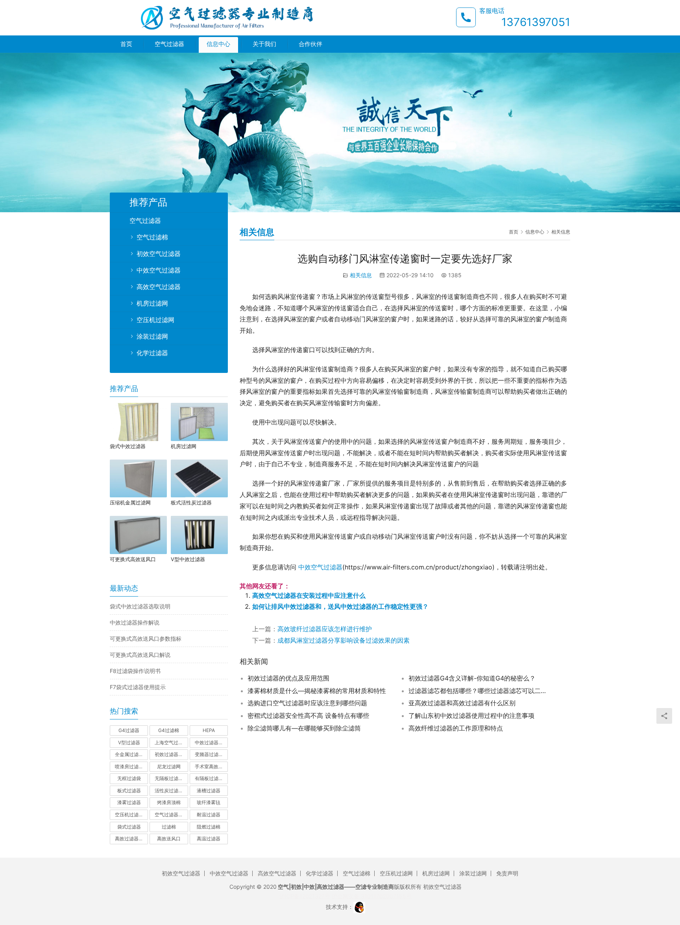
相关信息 (361, 275)
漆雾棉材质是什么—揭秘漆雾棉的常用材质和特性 (317, 691)
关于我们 (264, 44)
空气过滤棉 (152, 237)
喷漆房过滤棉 (129, 766)
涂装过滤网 (152, 336)
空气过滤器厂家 (171, 814)
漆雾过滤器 (129, 802)
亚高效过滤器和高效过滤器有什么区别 (462, 703)
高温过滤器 (208, 839)
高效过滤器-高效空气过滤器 (131, 839)
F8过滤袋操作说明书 (135, 670)
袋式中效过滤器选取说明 (140, 606)
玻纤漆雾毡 (208, 802)
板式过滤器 (129, 790)
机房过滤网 (152, 303)
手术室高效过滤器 (211, 766)
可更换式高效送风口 (133, 559)
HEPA (209, 730)
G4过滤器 (128, 730)
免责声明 (507, 873)
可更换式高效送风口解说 (140, 654)
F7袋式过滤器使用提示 (138, 687)
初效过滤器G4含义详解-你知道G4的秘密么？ (472, 678)
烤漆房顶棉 (169, 802)
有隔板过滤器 (209, 778)
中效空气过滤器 (320, 567)
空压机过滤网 (155, 320)
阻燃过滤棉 (208, 827)
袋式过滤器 (129, 827)
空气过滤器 (169, 44)
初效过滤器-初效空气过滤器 (171, 754)
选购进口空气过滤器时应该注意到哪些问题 (307, 703)
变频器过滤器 (209, 754)
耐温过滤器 (208, 814)
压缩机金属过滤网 (130, 502)
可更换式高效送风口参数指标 (145, 638)
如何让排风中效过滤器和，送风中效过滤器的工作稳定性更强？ (340, 606)
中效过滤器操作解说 (134, 622)
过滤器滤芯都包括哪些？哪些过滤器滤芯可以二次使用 (479, 691)
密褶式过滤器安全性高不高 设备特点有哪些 (308, 715)
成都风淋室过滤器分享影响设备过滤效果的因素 (343, 640)
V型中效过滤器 (188, 559)
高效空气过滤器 (159, 287)
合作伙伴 (310, 44)
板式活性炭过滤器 (191, 502)
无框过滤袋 (129, 778)
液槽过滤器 (208, 790)
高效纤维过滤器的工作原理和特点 (455, 728)
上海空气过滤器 (171, 742)
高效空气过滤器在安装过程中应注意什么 (309, 595)
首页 (126, 44)
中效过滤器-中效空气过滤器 (211, 742)
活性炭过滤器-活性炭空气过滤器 (171, 790)
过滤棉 (169, 827)
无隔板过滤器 (169, 778)
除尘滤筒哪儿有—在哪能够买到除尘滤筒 (304, 728)
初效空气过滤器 (159, 254)
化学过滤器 (152, 353)
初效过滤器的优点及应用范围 (288, 678)
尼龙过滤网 (169, 766)
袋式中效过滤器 (128, 446)
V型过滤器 (129, 742)
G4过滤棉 (168, 730)
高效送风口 (169, 839)
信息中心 (218, 44)
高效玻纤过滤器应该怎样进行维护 (324, 629)
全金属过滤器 (129, 754)
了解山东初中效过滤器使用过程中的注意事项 (471, 715)
